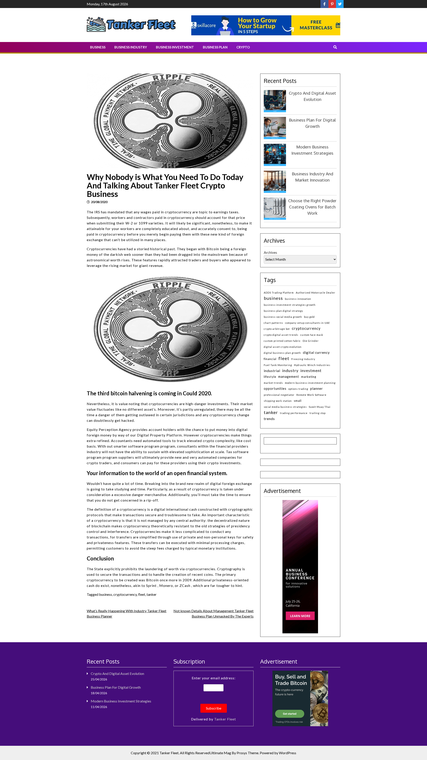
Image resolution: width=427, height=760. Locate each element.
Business (97, 47)
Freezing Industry (303, 359)
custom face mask (311, 334)
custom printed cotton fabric (282, 340)
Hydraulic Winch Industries (312, 365)
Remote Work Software (311, 394)
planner (316, 388)
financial (270, 359)
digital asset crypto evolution (283, 346)
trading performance (294, 413)
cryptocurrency (125, 594)
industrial (272, 371)
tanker (152, 594)
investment (311, 370)
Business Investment (175, 47)
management (288, 376)
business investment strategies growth (290, 304)
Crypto (243, 47)
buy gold (309, 316)
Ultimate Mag (220, 753)
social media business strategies (285, 406)
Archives (270, 252)
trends (269, 418)
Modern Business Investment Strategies (121, 701)
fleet (141, 594)
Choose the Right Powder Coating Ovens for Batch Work (312, 207)
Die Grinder (311, 340)
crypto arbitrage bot (277, 328)
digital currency (316, 352)
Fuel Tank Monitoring (278, 365)
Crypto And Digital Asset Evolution (117, 673)
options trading (298, 388)
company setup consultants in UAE (307, 322)
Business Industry (130, 47)
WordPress (287, 753)
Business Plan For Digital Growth (116, 687)
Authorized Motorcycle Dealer (315, 292)
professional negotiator (279, 394)
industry (290, 370)
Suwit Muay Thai (319, 406)
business (105, 594)
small (298, 400)
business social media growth (283, 316)
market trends (273, 382)
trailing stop (318, 413)
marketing (308, 376)
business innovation (298, 298)
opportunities (275, 388)
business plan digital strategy (283, 310)
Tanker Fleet (225, 719)
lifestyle (270, 376)
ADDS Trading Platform (279, 292)
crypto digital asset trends (281, 334)
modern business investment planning (310, 382)
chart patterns (273, 322)
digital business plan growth (282, 352)
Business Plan (215, 47)
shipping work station (278, 400)
